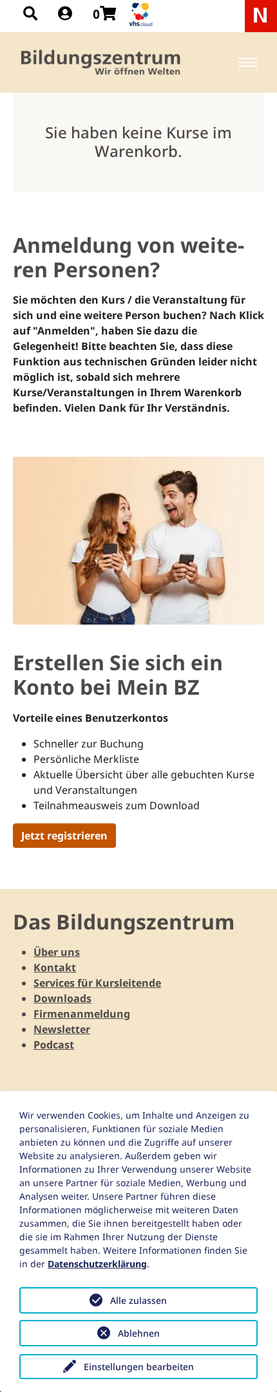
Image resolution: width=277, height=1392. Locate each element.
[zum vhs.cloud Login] (142, 14)
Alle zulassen (138, 1300)
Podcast (53, 1045)
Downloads (62, 998)
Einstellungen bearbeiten (139, 1366)
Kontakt (54, 967)
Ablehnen (139, 1333)
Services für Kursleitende (97, 983)
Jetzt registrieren (64, 836)
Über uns (56, 952)
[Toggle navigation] (248, 62)
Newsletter (61, 1029)
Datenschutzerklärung (97, 1264)
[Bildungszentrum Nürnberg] (101, 62)
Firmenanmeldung (81, 1014)
